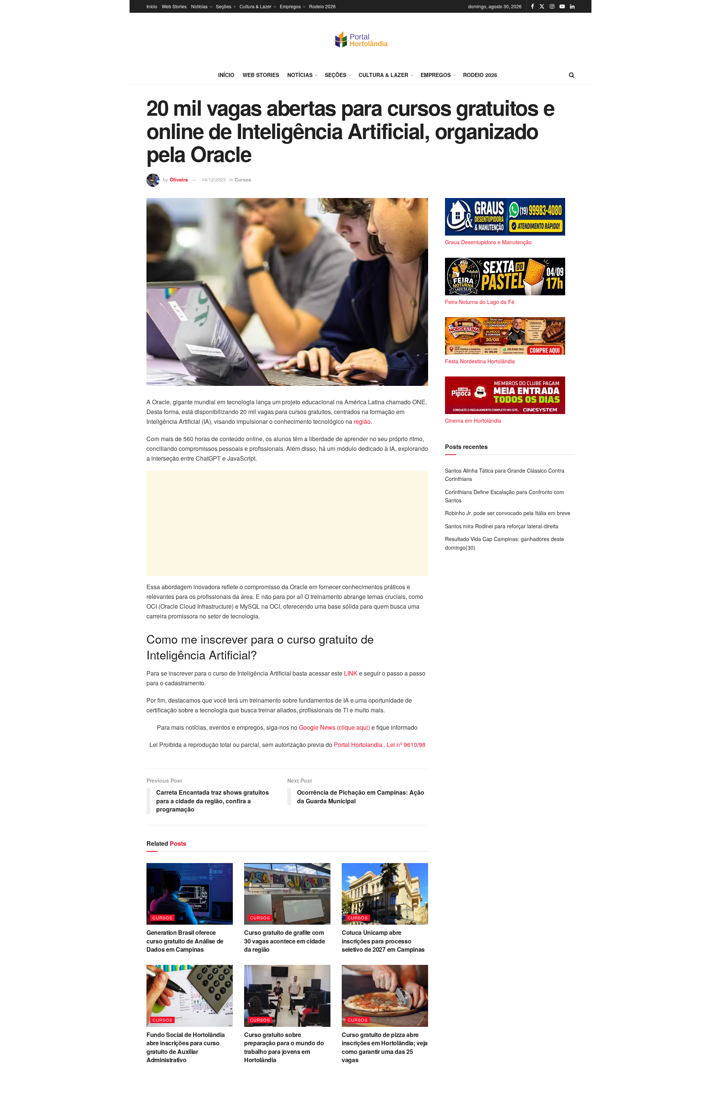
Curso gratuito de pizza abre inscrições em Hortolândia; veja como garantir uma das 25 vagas (385, 1047)
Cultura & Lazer (256, 6)
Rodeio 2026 (322, 6)
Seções (223, 6)
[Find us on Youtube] (562, 6)
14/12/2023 (214, 179)
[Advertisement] (287, 523)
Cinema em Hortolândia (473, 420)
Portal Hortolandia (359, 744)
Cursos (243, 179)
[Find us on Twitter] (542, 6)
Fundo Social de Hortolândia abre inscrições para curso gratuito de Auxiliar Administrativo (185, 1047)
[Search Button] (572, 74)
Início (151, 6)
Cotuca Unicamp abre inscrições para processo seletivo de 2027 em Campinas (383, 941)
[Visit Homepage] (360, 39)
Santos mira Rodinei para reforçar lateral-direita (501, 526)
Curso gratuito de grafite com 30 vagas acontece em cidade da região (284, 941)
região (362, 421)
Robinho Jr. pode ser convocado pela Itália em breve (507, 513)
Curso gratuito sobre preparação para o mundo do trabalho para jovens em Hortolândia (284, 1047)
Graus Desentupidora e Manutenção (488, 242)
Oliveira (179, 179)
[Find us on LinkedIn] (572, 6)
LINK (350, 673)
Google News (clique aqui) (334, 727)
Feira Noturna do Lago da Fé (479, 301)
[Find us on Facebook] (532, 6)
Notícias (199, 6)
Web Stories (174, 6)
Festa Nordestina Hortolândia (480, 361)
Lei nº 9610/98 (405, 744)
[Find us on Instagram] (552, 6)
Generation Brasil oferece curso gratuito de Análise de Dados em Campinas (184, 941)
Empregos (290, 6)
